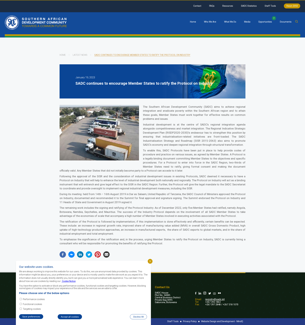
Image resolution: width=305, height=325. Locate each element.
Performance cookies (34, 299)
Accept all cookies (70, 316)
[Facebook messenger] (71, 256)
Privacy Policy (190, 321)
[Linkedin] (80, 256)
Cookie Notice (68, 281)
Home (193, 21)
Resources (227, 6)
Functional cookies (32, 304)
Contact (197, 6)
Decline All (138, 316)
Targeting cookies (32, 309)
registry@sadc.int (215, 299)
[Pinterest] (98, 256)
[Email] (106, 256)
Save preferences (31, 316)
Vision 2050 (292, 6)
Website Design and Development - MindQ (222, 321)
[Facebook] (63, 256)
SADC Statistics (249, 6)
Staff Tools (270, 6)
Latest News (80, 55)
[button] (99, 159)
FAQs (211, 6)
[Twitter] (89, 256)
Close (150, 261)
